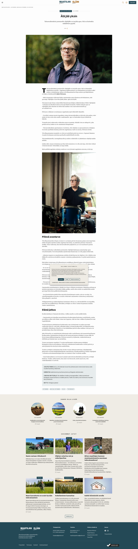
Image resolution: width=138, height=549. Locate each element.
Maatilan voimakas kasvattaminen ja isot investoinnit (58, 421)
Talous (63, 389)
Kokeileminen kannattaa (64, 496)
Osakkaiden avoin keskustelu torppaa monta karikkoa (37, 421)
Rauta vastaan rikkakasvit (36, 456)
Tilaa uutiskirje (108, 534)
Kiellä (67, 279)
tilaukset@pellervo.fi (58, 535)
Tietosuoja (29, 545)
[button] (3, 2)
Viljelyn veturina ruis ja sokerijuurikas (64, 457)
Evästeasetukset (44, 545)
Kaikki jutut (69, 516)
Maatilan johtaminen (21, 7)
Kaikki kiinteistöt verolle (94, 496)
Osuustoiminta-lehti (92, 535)
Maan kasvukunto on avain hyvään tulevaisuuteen (39, 497)
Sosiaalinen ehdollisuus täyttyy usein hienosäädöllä (101, 421)
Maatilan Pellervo (6, 7)
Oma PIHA (89, 537)
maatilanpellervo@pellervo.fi (77, 535)
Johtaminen (13, 7)
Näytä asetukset (75, 279)
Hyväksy (61, 279)
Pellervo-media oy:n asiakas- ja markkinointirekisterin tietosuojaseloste (72, 282)
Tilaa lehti (132, 2)
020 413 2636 (56, 530)
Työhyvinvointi (70, 389)
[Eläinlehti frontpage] (75, 2)
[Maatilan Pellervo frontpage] (65, 2)
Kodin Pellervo (91, 533)
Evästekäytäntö (55, 282)
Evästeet (35, 545)
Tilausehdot (22, 545)
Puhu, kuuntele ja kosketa (79, 420)
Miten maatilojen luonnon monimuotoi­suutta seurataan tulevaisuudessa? (96, 458)
